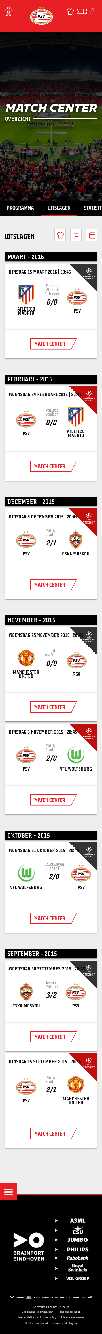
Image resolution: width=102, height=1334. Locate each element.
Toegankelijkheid (69, 1311)
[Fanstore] (70, 11)
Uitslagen (59, 207)
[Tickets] (82, 11)
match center (49, 343)
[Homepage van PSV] (41, 15)
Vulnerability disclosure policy (37, 1317)
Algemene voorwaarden (38, 1311)
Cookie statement (36, 1323)
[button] (8, 1191)
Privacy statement (72, 1317)
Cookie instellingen (64, 1323)
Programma (20, 207)
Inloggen (93, 11)
